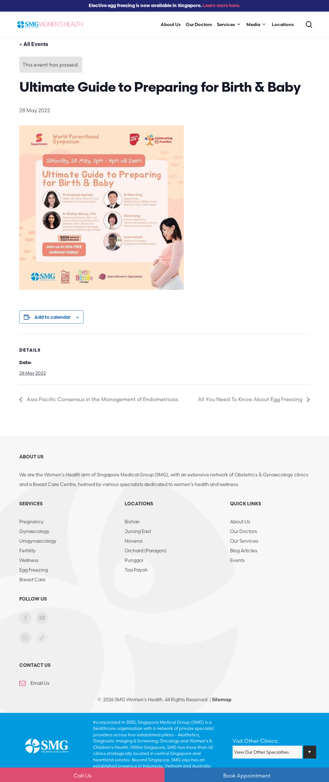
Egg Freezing (33, 570)
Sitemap (222, 700)
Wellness (29, 560)
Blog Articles (243, 551)
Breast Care (32, 580)
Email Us (40, 683)
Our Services (244, 541)
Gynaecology (34, 531)
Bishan (132, 522)
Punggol (134, 560)
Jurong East (138, 531)
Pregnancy (31, 522)
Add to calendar (52, 317)
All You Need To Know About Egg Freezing (251, 399)
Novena (133, 541)
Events (237, 560)
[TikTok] (42, 642)
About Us (240, 522)
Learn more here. (221, 6)
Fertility (27, 551)
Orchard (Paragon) (145, 551)
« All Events (33, 44)
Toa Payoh (136, 570)
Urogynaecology (38, 541)
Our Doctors (243, 531)
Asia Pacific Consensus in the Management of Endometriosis (101, 399)
